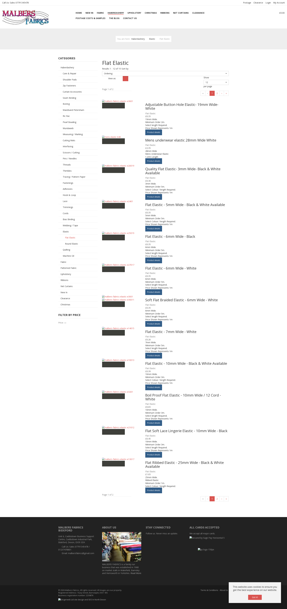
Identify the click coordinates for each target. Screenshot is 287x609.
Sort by (125, 68)
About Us (224, 590)
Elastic (152, 38)
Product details (153, 132)
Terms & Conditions (209, 590)
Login (268, 2)
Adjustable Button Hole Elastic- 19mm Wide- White (181, 106)
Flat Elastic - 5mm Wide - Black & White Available (185, 204)
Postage (247, 2)
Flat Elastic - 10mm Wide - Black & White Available (186, 363)
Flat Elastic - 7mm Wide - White (170, 331)
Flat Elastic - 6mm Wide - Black (170, 236)
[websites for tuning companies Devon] (82, 599)
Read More (135, 573)
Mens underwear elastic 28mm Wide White (180, 140)
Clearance (258, 2)
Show (206, 77)
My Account (279, 2)
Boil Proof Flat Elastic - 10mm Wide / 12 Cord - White (183, 397)
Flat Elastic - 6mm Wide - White (170, 268)
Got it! (255, 597)
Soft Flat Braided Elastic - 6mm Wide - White (181, 299)
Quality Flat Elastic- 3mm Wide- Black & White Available (182, 170)
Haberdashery (138, 38)
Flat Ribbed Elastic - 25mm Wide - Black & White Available (184, 464)
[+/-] (105, 78)
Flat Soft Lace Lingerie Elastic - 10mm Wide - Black (186, 430)
